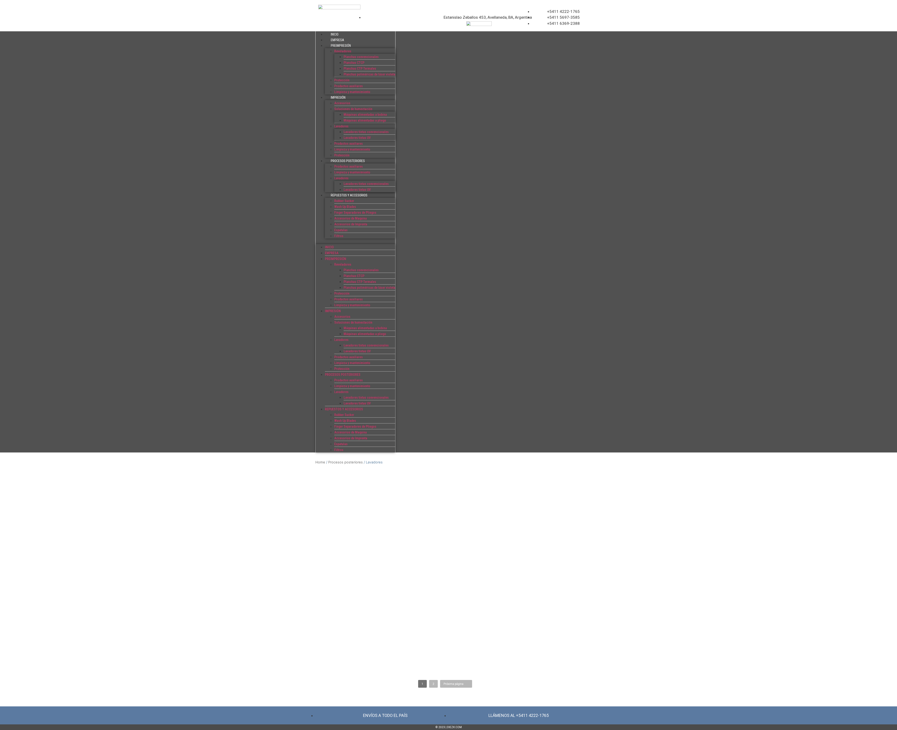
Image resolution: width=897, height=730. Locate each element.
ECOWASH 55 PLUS (336, 550)
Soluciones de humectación (353, 109)
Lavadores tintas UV (357, 138)
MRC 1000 (327, 661)
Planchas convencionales (361, 57)
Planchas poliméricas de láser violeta (369, 74)
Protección (341, 80)
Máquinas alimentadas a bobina (365, 114)
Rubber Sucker (344, 201)
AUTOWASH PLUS (335, 484)
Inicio (334, 34)
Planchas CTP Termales (360, 68)
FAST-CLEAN (330, 595)
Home (320, 462)
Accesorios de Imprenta (350, 224)
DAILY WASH (330, 506)
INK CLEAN (328, 639)
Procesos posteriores (348, 161)
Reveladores (342, 51)
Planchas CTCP (354, 63)
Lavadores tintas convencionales (366, 132)
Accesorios (342, 103)
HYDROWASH (330, 617)
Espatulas (341, 230)
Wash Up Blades (345, 207)
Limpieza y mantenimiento (352, 92)
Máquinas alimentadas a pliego (365, 120)
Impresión (338, 97)
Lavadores (341, 126)
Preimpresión (341, 45)
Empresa (337, 40)
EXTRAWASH (330, 573)
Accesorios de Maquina (350, 218)
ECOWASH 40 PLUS (336, 528)
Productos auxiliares (348, 86)
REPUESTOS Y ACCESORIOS (349, 195)
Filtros (338, 236)
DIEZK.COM (454, 727)
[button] (355, 241)
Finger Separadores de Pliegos (355, 212)
